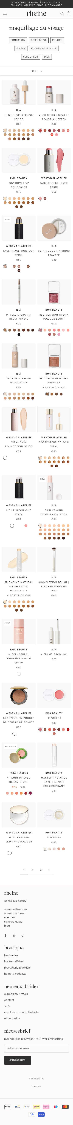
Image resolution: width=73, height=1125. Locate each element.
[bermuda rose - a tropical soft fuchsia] (58, 334)
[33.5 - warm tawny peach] (5, 202)
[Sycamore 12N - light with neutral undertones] (54, 529)
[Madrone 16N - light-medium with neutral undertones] (63, 529)
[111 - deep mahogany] (16, 610)
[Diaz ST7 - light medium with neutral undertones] (32, 130)
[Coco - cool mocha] (19, 266)
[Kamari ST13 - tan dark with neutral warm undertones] (32, 134)
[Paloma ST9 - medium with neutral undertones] (9, 134)
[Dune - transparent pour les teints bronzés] (23, 853)
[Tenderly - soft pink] (56, 134)
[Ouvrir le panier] (68, 13)
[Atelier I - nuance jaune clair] (19, 457)
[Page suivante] (49, 870)
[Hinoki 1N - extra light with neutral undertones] (40, 525)
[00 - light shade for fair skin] (9, 198)
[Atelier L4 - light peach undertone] (54, 457)
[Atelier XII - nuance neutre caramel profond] (19, 466)
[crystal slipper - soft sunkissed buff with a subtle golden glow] (63, 848)
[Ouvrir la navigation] (5, 13)
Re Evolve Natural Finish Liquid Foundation (19, 586)
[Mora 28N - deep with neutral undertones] (68, 534)
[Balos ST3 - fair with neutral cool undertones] (9, 130)
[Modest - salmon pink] (54, 729)
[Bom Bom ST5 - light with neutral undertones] (19, 130)
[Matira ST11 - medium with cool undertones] (19, 134)
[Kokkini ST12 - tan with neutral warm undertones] (28, 134)
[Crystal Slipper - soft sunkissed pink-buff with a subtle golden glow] (54, 733)
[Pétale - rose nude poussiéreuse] (49, 198)
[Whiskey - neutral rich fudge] (28, 266)
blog (7, 926)
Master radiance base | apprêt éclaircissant (54, 782)
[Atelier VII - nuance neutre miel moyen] (14, 461)
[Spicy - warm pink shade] (16, 793)
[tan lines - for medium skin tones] (56, 394)
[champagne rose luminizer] (54, 848)
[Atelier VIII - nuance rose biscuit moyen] (19, 461)
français (35, 1078)
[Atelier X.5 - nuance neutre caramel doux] (5, 466)
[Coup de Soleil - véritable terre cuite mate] (14, 733)
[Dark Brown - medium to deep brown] (32, 330)
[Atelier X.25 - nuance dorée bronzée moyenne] (32, 461)
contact (9, 1000)
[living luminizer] (45, 848)
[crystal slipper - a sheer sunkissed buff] (54, 334)
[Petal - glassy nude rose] (25, 525)
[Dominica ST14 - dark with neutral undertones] (9, 138)
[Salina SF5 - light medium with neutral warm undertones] (9, 398)
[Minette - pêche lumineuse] (58, 198)
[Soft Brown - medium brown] (19, 330)
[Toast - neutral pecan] (14, 266)
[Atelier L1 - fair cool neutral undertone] (40, 457)
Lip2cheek (54, 718)
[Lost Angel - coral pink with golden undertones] (63, 729)
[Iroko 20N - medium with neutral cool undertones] (45, 534)
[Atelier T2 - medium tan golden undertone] (49, 461)
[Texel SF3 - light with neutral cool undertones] (28, 394)
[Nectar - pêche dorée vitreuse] (16, 525)
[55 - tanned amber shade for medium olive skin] (14, 202)
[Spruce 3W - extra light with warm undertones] (49, 525)
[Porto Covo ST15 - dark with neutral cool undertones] (14, 138)
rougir (21, 49)
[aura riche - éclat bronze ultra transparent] (23, 674)
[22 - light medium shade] (23, 601)
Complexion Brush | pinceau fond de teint (54, 586)
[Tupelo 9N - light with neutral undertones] (40, 529)
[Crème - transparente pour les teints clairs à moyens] (19, 853)
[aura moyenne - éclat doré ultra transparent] (19, 674)
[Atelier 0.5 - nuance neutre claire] (14, 457)
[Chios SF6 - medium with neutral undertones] (14, 398)
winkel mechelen (15, 913)
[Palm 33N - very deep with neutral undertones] (49, 538)
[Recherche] (62, 13)
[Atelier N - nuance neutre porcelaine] (5, 457)
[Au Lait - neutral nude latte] (5, 266)
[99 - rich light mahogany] (32, 606)
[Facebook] (5, 935)
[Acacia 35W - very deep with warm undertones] (54, 538)
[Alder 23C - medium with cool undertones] (54, 534)
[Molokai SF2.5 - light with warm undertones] (23, 394)
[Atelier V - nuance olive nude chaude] (5, 461)
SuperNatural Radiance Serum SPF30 (19, 659)
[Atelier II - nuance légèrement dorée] (23, 457)
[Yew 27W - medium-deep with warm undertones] (63, 534)
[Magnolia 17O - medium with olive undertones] (68, 529)
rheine (36, 1087)
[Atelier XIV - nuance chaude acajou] (28, 466)
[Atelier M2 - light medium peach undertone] (63, 457)
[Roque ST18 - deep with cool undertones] (28, 138)
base (47, 57)
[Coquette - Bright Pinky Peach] (40, 198)
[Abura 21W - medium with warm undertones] (49, 534)
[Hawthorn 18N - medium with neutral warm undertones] (40, 534)
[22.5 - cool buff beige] (28, 198)
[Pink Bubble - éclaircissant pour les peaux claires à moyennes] (14, 853)
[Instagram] (14, 935)
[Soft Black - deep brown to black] (19, 334)
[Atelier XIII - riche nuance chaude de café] (23, 466)
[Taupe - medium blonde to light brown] (14, 330)
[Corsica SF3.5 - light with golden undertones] (32, 394)
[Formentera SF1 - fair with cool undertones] (9, 394)
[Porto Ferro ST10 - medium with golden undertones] (14, 134)
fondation (18, 40)
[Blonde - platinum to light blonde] (5, 330)
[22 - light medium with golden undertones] (23, 198)
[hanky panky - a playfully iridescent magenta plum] (40, 330)
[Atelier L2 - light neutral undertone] (45, 457)
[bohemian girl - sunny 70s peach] (68, 330)
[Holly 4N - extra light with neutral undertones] (54, 525)
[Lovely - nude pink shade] (7, 793)
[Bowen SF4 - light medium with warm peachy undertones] (5, 398)
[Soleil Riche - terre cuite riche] (19, 733)
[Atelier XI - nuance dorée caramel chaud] (9, 466)
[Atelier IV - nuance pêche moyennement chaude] (32, 457)
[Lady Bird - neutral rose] (58, 130)
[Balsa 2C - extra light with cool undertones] (45, 525)
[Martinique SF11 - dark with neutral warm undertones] (28, 398)
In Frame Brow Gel (54, 655)
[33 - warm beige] (32, 198)
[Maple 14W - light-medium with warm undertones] (58, 529)
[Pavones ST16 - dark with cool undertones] (19, 138)
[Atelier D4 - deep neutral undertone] (56, 466)
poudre (57, 40)
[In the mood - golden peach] (63, 130)
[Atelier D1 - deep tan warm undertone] (63, 461)
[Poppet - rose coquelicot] (54, 202)
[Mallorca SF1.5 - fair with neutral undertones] (14, 394)
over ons (9, 917)
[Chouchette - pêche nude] (63, 198)
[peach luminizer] (58, 848)
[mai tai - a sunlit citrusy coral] (45, 330)
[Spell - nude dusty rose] (45, 729)
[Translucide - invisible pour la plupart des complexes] (9, 853)
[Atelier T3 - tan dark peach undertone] (54, 461)
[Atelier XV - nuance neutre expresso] (32, 466)
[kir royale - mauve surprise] (49, 334)
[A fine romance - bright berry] (49, 130)
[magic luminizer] (49, 848)
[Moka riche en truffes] (23, 266)
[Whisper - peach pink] (68, 130)
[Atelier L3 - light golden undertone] (49, 457)
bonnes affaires (13, 961)
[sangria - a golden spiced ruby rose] (58, 330)
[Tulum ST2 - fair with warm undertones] (5, 130)
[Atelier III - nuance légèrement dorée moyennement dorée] (28, 457)
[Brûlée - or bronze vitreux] (21, 525)
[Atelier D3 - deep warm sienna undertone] (51, 466)
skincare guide (13, 921)
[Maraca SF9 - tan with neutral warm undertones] (23, 398)
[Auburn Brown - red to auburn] (28, 330)
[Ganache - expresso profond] (32, 266)
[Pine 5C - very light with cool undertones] (58, 525)
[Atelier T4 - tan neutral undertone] (58, 461)
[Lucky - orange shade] (21, 793)
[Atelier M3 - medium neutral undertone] (68, 457)
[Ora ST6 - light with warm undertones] (23, 130)
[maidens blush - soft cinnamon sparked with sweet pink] (49, 330)
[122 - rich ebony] (21, 206)
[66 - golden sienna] (19, 202)
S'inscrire (17, 1060)
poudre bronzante (44, 49)
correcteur (39, 40)
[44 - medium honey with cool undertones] (9, 202)
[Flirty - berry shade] (30, 793)
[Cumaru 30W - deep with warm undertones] (45, 538)
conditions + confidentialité (21, 1012)
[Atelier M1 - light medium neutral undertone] (58, 457)
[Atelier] (28, 461)
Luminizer (54, 838)
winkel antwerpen (15, 909)
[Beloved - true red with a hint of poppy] (68, 729)
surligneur (30, 57)
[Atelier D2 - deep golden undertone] (68, 461)
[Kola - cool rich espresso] (19, 270)
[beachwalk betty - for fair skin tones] (47, 394)
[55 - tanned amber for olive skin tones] (14, 606)
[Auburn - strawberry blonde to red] (23, 330)
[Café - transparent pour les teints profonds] (28, 853)
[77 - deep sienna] (23, 202)
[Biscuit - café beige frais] (9, 266)
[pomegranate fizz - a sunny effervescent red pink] (54, 330)
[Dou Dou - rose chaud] (54, 198)
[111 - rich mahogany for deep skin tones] (16, 206)
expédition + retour (16, 994)
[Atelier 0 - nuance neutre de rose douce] (9, 457)
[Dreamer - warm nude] (45, 130)
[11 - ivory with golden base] (14, 198)
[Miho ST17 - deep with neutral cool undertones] (23, 138)
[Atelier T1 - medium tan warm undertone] (45, 461)
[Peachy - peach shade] (12, 793)
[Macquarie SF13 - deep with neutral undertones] (32, 398)
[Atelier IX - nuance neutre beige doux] (23, 461)
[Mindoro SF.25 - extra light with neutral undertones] (5, 394)
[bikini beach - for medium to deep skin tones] (61, 394)
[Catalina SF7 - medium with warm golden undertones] (19, 398)
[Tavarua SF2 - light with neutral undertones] (19, 394)
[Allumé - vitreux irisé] (12, 525)
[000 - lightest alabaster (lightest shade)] (5, 198)
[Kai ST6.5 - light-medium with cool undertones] (28, 130)
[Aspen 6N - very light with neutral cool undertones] (63, 525)
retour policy (12, 1018)
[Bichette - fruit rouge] (68, 198)
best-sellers (11, 955)
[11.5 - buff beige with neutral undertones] (19, 198)
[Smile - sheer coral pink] (49, 729)
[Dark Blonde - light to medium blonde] (9, 330)
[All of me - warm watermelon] (40, 130)
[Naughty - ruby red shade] (25, 793)
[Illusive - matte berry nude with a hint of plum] (58, 729)
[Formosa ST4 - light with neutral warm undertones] (14, 130)
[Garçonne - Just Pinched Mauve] (45, 198)
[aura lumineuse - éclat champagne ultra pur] (14, 674)
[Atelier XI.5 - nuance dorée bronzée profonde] (14, 466)
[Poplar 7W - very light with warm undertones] (68, 525)
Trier (35, 71)
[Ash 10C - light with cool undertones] (45, 529)
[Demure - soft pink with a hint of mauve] (40, 729)
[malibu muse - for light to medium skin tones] (51, 394)
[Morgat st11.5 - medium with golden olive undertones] (23, 134)
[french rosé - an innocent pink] (63, 330)
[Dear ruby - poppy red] (51, 134)
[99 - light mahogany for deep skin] (32, 202)
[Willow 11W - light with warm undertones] (49, 529)
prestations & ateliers (17, 967)
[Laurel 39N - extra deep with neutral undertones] (58, 538)
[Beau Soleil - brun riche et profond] (23, 733)
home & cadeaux (15, 973)
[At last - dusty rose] (54, 130)
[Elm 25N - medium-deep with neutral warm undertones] (58, 534)
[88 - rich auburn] (28, 202)
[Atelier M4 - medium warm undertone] (40, 461)
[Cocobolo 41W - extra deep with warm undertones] (63, 538)
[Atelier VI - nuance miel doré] (9, 461)
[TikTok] (22, 935)
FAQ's (7, 1006)
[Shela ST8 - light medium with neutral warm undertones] (5, 134)
